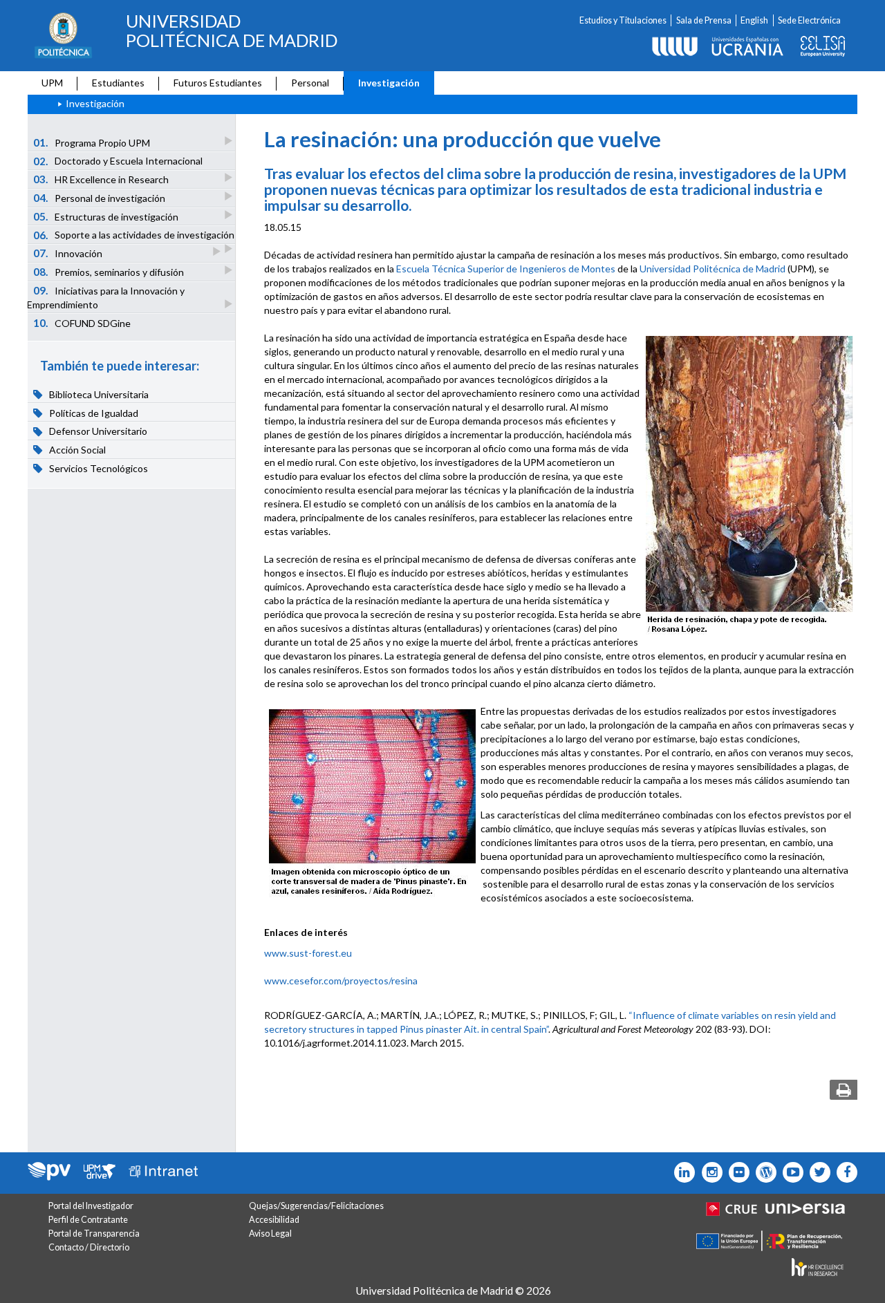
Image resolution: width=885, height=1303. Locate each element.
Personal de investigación (99, 197)
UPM (52, 82)
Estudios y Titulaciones (623, 20)
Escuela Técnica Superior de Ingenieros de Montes (505, 268)
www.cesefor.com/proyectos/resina (341, 980)
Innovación (68, 253)
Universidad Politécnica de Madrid (712, 268)
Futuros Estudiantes (218, 82)
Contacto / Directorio (88, 1247)
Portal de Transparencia (94, 1233)
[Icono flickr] (816, 1172)
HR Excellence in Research (101, 179)
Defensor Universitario (97, 432)
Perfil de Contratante (88, 1220)
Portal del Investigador (90, 1206)
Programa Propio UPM (92, 142)
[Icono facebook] (843, 1172)
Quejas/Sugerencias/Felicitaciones (316, 1206)
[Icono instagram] (708, 1172)
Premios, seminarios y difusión (109, 271)
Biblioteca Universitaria (98, 394)
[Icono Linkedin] (681, 1172)
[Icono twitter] (736, 1172)
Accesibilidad (274, 1220)
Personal (310, 82)
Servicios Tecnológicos (97, 468)
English (754, 20)
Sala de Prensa (704, 20)
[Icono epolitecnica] (762, 1172)
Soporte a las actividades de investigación (134, 235)
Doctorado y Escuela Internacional (118, 161)
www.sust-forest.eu (308, 953)
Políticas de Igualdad (92, 413)
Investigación (389, 82)
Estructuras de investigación (106, 216)
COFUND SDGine (82, 323)
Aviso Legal (270, 1233)
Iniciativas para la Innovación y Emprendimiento (106, 297)
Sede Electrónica (809, 20)
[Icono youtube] (789, 1172)
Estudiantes (118, 82)
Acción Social (76, 450)
